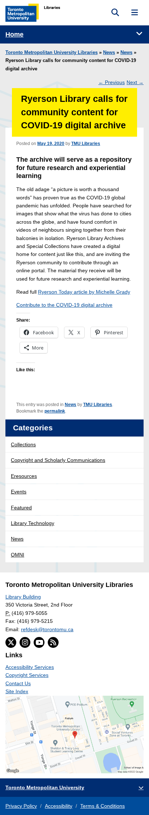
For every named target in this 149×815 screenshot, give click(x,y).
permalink (54, 411)
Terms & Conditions (102, 806)
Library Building (23, 597)
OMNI (17, 555)
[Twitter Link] (10, 642)
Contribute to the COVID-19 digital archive (64, 305)
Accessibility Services (29, 667)
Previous (111, 82)
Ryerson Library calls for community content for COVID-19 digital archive (74, 112)
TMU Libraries (85, 143)
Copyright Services (26, 675)
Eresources (24, 476)
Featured (21, 507)
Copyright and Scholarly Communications (58, 460)
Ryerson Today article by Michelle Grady (84, 292)
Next (135, 82)
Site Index (16, 691)
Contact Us (18, 683)
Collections (23, 444)
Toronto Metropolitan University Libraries (51, 52)
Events (18, 492)
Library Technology (32, 523)
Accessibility (58, 806)
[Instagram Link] (25, 642)
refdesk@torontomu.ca (47, 629)
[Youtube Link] (39, 642)
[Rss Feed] (53, 642)
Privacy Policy (21, 806)
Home (14, 34)
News (109, 52)
